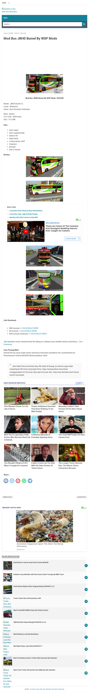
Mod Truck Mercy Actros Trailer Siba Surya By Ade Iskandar (35, 658)
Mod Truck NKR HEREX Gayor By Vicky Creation (30, 610)
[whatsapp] (24, 481)
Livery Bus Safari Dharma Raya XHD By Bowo (26, 211)
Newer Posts (7, 497)
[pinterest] (18, 481)
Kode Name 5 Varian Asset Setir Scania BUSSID (30, 562)
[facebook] (6, 481)
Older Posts (81, 497)
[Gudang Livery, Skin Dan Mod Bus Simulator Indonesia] (10, 10)
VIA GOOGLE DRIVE (30, 328)
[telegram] (30, 481)
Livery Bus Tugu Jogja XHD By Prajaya (24, 214)
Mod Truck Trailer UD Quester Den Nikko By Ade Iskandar (34, 670)
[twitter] (12, 481)
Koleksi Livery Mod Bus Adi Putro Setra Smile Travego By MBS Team (38, 574)
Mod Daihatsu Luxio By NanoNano (25, 634)
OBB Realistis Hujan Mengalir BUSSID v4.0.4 (29, 622)
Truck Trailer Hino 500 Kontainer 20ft (27, 598)
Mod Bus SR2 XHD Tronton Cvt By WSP (24, 217)
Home (5, 18)
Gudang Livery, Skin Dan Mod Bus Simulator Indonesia (47, 689)
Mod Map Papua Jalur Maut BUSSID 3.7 (27, 646)
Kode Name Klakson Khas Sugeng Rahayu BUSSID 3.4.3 (33, 586)
